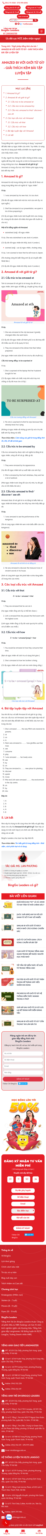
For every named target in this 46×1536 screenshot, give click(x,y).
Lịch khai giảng (8, 1261)
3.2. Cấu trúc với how (17, 127)
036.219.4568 (10, 3)
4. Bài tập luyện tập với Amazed (19, 131)
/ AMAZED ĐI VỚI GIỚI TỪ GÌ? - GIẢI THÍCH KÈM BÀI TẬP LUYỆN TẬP (22, 49)
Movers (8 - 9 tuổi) (9, 1306)
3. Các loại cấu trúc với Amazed (19, 118)
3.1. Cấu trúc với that (16, 123)
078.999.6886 (22, 3)
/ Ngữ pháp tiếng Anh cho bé (23, 46)
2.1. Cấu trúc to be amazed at (20, 102)
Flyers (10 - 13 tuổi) (9, 1312)
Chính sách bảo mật (10, 1267)
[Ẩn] (28, 89)
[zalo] (21, 23)
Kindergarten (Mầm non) (12, 1295)
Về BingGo (6, 1256)
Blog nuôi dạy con (9, 1278)
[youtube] (18, 23)
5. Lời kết (9, 135)
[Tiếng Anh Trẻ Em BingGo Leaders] (10, 31)
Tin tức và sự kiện (9, 1273)
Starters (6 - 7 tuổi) (9, 1301)
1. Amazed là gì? (12, 93)
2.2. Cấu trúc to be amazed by (21, 106)
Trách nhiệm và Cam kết (12, 1284)
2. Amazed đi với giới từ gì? (17, 98)
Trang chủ (5, 46)
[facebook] (16, 23)
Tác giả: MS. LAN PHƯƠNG (21, 866)
